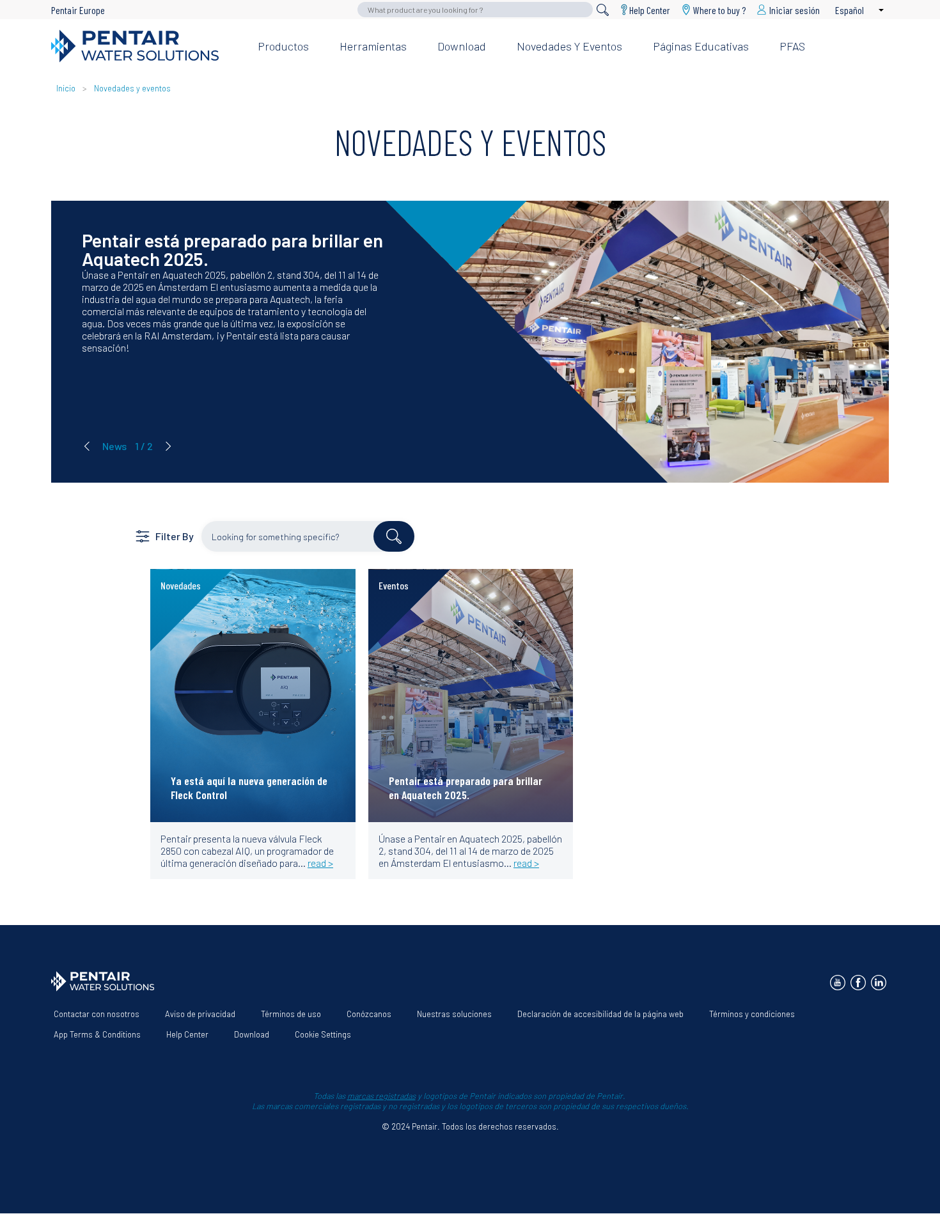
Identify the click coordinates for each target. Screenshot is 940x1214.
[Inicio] (144, 46)
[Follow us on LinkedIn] (878, 982)
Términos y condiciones (752, 1014)
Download (461, 46)
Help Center (649, 9)
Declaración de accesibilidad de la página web (600, 1014)
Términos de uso (291, 1014)
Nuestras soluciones (454, 1014)
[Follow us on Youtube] (837, 982)
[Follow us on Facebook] (858, 982)
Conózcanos (369, 1014)
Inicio (66, 88)
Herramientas (373, 46)
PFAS (792, 46)
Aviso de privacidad (200, 1014)
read (180, 595)
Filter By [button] (174, 536)
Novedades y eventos (569, 46)
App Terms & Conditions (97, 1034)
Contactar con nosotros (96, 1014)
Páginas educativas (701, 46)
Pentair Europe (78, 10)
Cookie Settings (323, 1034)
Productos (283, 46)
